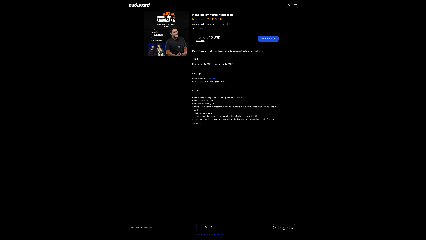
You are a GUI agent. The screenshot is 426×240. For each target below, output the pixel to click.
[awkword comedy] (139, 5)
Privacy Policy (148, 228)
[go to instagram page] (284, 227)
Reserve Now (267, 38)
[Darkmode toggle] (289, 5)
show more (197, 123)
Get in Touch (210, 227)
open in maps (197, 28)
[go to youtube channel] (275, 227)
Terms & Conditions (136, 228)
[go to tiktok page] (292, 227)
